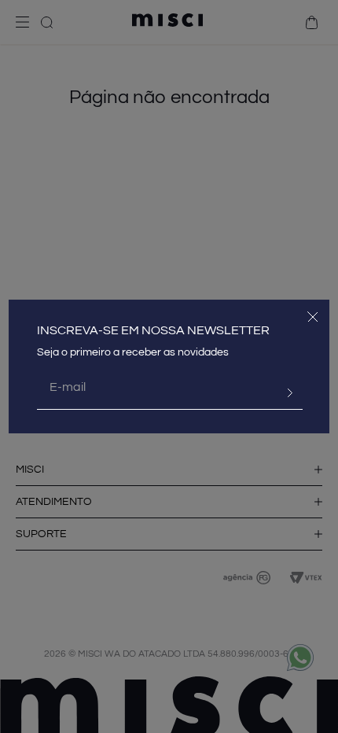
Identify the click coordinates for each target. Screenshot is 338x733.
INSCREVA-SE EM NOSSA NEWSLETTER (153, 330)
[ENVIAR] (284, 393)
